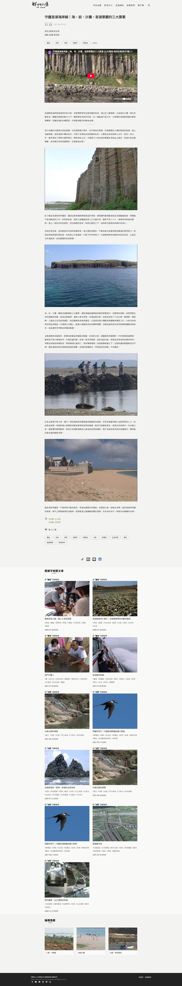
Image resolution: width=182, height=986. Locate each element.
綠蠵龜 (101, 679)
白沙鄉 (57, 519)
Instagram (43, 982)
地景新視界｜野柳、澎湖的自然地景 (60, 787)
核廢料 (75, 43)
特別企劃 (97, 5)
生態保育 (115, 537)
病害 (84, 622)
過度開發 (50, 542)
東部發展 (97, 851)
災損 (119, 622)
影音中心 (108, 5)
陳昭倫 (85, 43)
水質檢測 (77, 622)
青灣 (125, 622)
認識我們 (131, 5)
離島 (48, 43)
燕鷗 (102, 735)
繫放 (95, 738)
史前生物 (59, 679)
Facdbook (32, 982)
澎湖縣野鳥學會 (105, 738)
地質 (65, 43)
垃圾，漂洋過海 (116, 952)
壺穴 (47, 735)
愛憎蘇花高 (97, 843)
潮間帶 (67, 679)
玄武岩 (108, 735)
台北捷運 (80, 904)
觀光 (125, 537)
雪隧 (109, 851)
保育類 (115, 738)
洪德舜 (48, 682)
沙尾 (94, 537)
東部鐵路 (128, 847)
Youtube (36, 982)
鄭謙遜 (96, 735)
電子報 (141, 5)
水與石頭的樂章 (51, 731)
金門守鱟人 (49, 675)
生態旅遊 (109, 679)
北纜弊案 (66, 904)
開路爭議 (116, 851)
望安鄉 (57, 522)
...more (94, 42)
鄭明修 (58, 622)
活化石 (51, 679)
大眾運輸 (105, 847)
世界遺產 (56, 794)
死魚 (65, 622)
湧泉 (104, 851)
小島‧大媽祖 (51, 952)
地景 (57, 43)
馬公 (95, 682)
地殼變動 (54, 791)
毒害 (47, 626)
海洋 (46, 25)
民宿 (106, 682)
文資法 (72, 735)
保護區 (104, 537)
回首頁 (141, 977)
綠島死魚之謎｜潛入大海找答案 (58, 618)
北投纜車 (49, 904)
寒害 (114, 622)
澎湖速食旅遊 (98, 675)
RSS (50, 982)
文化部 (79, 794)
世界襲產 (64, 794)
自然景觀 (80, 735)
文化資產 (78, 791)
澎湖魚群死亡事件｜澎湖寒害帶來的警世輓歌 (111, 618)
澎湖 (95, 626)
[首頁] (40, 4)
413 (52, 529)
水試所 (131, 622)
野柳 (61, 791)
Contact (39, 982)
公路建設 (97, 847)
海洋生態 (107, 622)
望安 (133, 679)
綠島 (47, 622)
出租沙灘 (81, 952)
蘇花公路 (114, 847)
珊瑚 (70, 622)
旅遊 (128, 679)
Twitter (46, 982)
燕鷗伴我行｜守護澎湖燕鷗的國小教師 (109, 731)
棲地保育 (75, 679)
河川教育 (65, 735)
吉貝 (100, 682)
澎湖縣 (51, 519)
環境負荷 (62, 542)
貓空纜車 (57, 904)
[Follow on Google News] (100, 559)
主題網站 (119, 5)
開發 (50, 25)
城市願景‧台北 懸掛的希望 (56, 900)
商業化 (122, 679)
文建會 (72, 794)
